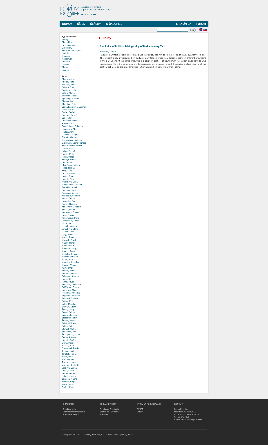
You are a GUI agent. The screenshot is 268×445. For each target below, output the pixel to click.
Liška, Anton (67, 223)
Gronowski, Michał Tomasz (74, 143)
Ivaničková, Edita (70, 182)
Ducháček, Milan (69, 121)
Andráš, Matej (68, 82)
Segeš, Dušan (68, 312)
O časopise (114, 23)
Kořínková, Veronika (71, 196)
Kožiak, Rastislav (70, 204)
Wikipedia (104, 414)
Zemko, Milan (68, 384)
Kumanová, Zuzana (70, 212)
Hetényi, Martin (69, 159)
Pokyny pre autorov (71, 414)
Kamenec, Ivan (69, 190)
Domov (67, 23)
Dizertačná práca (69, 45)
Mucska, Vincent (69, 265)
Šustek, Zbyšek (69, 340)
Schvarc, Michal (69, 307)
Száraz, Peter (68, 345)
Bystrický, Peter (69, 96)
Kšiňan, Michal (68, 209)
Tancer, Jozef (68, 351)
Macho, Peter (68, 237)
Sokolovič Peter (69, 323)
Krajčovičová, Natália (71, 207)
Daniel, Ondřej (68, 112)
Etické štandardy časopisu (74, 412)
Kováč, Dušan (68, 198)
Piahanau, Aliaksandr (71, 284)
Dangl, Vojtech (68, 109)
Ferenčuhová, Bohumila (72, 126)
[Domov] (71, 10)
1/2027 (140, 409)
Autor (64, 76)
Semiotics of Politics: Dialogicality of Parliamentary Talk (132, 46)
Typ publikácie (69, 37)
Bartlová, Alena (69, 84)
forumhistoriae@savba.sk (191, 419)
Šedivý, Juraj (68, 309)
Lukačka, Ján (68, 232)
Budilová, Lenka (69, 90)
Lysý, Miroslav (68, 234)
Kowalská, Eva (68, 201)
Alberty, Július (68, 79)
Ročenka (66, 61)
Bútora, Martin (68, 93)
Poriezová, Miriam (70, 290)
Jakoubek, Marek (69, 187)
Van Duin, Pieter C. (70, 365)
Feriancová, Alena (70, 129)
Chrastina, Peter (69, 104)
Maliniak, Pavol (69, 240)
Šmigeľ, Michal (68, 320)
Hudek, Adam (68, 176)
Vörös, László (68, 370)
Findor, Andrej (68, 132)
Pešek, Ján (67, 279)
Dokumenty (67, 48)
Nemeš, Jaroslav (69, 273)
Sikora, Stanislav (69, 315)
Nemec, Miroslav (69, 270)
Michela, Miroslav (70, 257)
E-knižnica (183, 23)
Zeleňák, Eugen (69, 381)
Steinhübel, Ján (69, 332)
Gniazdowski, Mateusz (72, 140)
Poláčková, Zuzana (70, 287)
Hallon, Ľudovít (68, 151)
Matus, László (68, 251)
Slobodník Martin (69, 318)
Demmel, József (69, 115)
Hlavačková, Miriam (71, 165)
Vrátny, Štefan (68, 373)
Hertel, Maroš (68, 157)
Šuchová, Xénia (69, 337)
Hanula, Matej (68, 154)
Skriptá (65, 67)
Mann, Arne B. (68, 246)
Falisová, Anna (68, 123)
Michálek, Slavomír (70, 254)
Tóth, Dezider (68, 359)
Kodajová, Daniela (70, 193)
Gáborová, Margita (70, 135)
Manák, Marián (68, 243)
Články (95, 23)
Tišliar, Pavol (68, 357)
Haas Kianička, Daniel (72, 146)
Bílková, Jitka (68, 87)
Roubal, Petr (67, 301)
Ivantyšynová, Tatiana (72, 184)
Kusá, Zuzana (68, 215)
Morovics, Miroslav (70, 262)
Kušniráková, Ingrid (70, 218)
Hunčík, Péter (68, 179)
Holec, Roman (68, 168)
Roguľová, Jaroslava (71, 293)
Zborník (65, 70)
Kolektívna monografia (72, 50)
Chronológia (67, 42)
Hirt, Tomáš (67, 162)
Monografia (67, 59)
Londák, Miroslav (69, 226)
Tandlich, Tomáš (69, 354)
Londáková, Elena (70, 229)
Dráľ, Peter (67, 118)
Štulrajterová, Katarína (72, 334)
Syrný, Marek (68, 343)
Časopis (65, 64)
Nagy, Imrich (67, 268)
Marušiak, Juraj (69, 248)
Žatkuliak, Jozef (69, 376)
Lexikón (65, 53)
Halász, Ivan (67, 148)
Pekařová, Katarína (70, 276)
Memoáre (66, 56)
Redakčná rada (69, 409)
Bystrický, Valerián (70, 98)
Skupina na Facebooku (109, 409)
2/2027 (140, 412)
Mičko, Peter (67, 259)
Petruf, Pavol (68, 282)
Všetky (65, 39)
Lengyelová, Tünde (70, 221)
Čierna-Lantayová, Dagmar (74, 107)
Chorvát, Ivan (68, 101)
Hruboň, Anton (68, 173)
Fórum (201, 23)
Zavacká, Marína (69, 379)
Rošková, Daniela (70, 298)
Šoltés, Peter (68, 326)
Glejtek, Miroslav (69, 137)
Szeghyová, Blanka (70, 348)
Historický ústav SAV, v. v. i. (185, 412)
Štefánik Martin (69, 329)
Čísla (81, 23)
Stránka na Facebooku (109, 412)
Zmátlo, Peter (68, 387)
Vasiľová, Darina (69, 368)
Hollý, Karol (67, 170)
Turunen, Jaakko (69, 362)
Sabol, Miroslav (69, 304)
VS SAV (130, 435)
